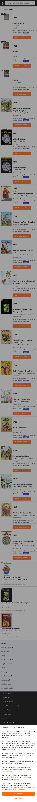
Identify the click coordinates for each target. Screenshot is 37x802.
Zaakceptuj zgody (18, 793)
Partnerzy (16, 779)
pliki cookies (17, 733)
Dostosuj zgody (7, 771)
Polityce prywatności (20, 789)
